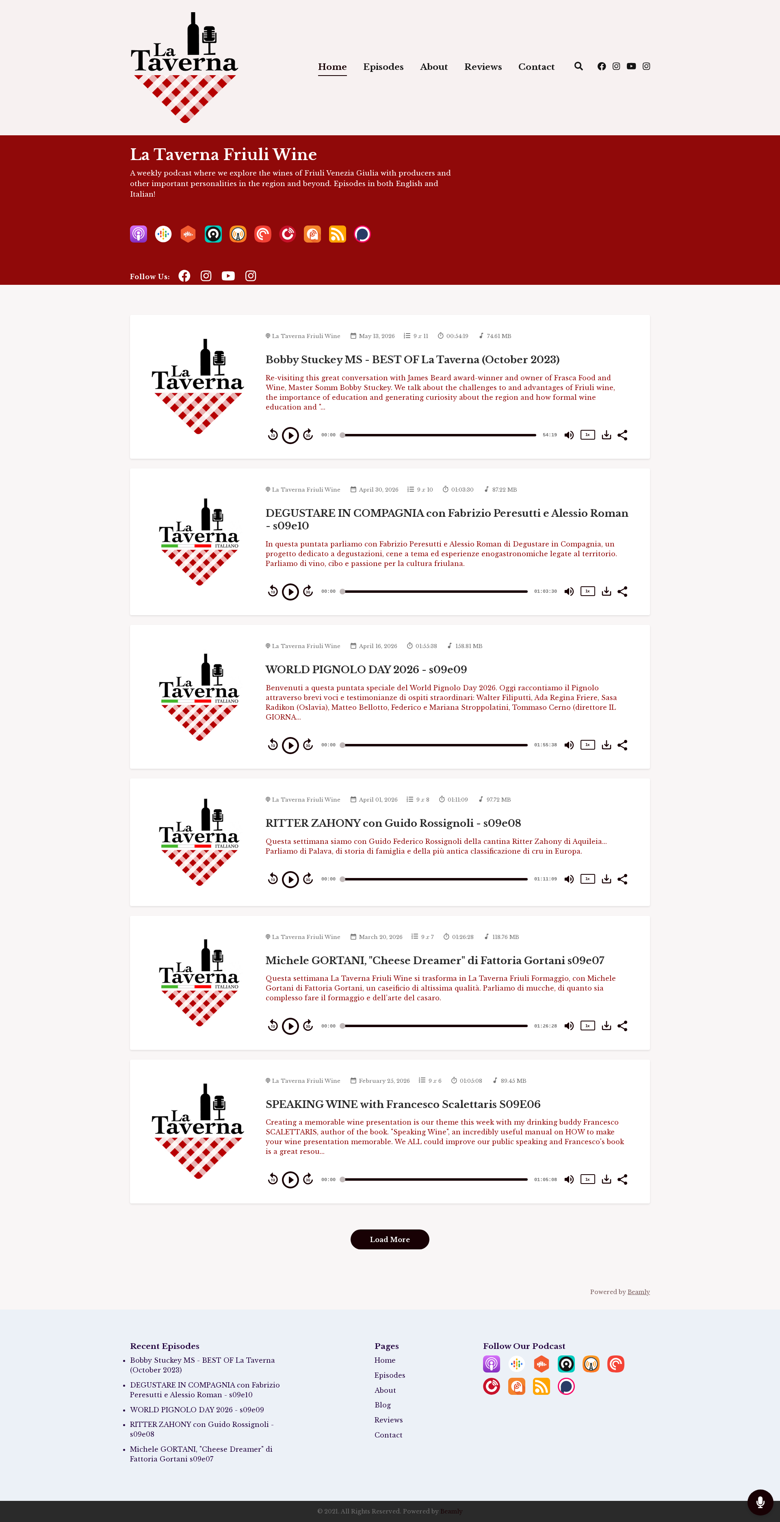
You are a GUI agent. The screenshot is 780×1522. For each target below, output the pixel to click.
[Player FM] (287, 240)
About (434, 67)
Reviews (483, 67)
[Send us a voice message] (760, 1503)
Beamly (451, 1511)
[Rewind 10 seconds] (273, 434)
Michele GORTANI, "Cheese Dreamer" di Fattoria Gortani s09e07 (435, 961)
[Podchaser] (362, 240)
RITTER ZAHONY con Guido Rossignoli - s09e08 (393, 823)
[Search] (578, 67)
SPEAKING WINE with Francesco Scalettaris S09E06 (403, 1104)
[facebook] (601, 67)
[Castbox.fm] (188, 240)
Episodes (383, 67)
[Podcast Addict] (312, 240)
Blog (383, 1405)
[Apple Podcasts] (138, 240)
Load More (390, 1240)
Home (332, 67)
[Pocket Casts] (262, 240)
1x (587, 434)
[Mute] (569, 435)
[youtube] (631, 67)
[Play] (290, 435)
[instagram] (616, 67)
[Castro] (213, 240)
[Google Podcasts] (163, 240)
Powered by (620, 1292)
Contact (536, 67)
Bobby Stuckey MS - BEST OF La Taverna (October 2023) (413, 360)
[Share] (622, 434)
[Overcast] (238, 240)
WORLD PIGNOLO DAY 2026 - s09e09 (366, 670)
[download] (606, 435)
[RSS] (337, 240)
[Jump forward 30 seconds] (308, 434)
